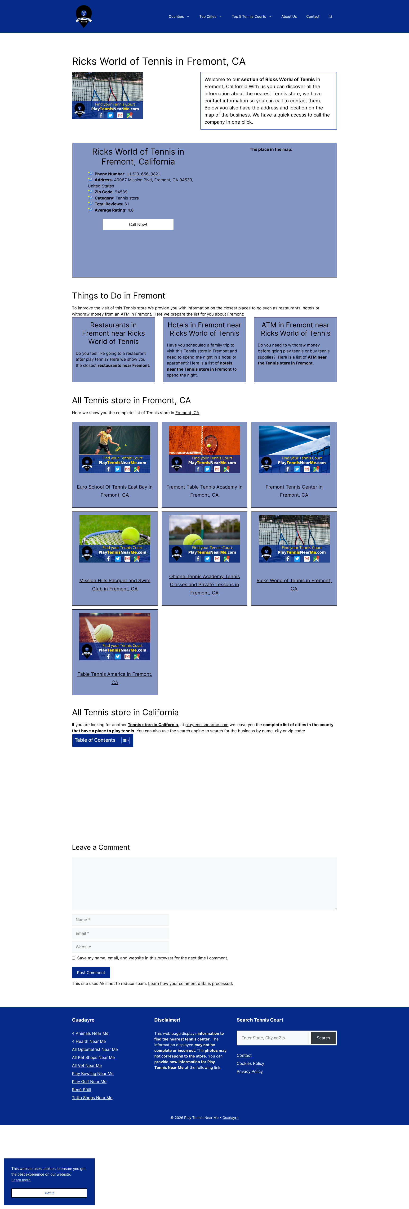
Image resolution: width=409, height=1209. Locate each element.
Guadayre (83, 1020)
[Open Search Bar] (330, 16)
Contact (312, 16)
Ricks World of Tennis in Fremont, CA (294, 585)
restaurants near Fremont (123, 365)
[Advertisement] (204, 784)
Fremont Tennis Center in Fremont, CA (294, 491)
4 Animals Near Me (90, 1033)
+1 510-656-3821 (143, 174)
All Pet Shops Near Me (93, 1057)
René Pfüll (81, 1089)
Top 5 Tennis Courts (249, 16)
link (217, 1067)
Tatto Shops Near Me (92, 1097)
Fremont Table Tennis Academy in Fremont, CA (204, 491)
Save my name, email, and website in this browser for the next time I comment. (152, 958)
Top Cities (207, 16)
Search (323, 1038)
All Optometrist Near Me (95, 1049)
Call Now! (138, 224)
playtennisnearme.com (206, 724)
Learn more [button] (21, 1180)
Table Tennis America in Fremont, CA (114, 678)
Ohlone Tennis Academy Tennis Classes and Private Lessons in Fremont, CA (204, 585)
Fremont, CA (187, 412)
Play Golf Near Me (89, 1081)
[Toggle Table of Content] (123, 741)
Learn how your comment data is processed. (190, 983)
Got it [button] (49, 1193)
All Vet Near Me (87, 1065)
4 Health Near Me (89, 1041)
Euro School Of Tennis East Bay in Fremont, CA (115, 491)
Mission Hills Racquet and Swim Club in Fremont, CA (114, 585)
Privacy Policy (250, 1071)
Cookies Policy (250, 1063)
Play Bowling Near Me (93, 1073)
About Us (289, 16)
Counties (176, 16)
